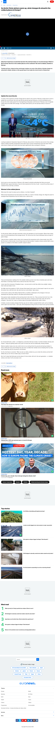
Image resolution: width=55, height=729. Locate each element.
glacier (24, 671)
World (29, 691)
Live (52, 1)
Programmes (4, 705)
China (39, 674)
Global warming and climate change (39, 482)
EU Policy (30, 694)
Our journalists (31, 705)
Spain (41, 667)
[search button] (37, 659)
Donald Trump (18, 674)
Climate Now (15, 5)
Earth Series (9, 5)
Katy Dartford (9, 363)
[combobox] (27, 659)
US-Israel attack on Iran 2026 (19, 667)
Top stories (5, 509)
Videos (29, 702)
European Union (27, 677)
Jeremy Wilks (4, 53)
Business (3, 694)
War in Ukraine (33, 667)
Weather (25, 482)
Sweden (18, 482)
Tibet (26, 674)
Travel (29, 699)
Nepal (32, 674)
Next (29, 696)
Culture (2, 702)
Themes (3, 688)
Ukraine (17, 671)
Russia (38, 671)
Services (3, 712)
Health (2, 699)
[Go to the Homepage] (4, 1)
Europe (2, 691)
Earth (4, 5)
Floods (31, 671)
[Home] (1, 5)
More (2, 715)
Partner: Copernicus (7, 482)
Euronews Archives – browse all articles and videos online (13, 708)
